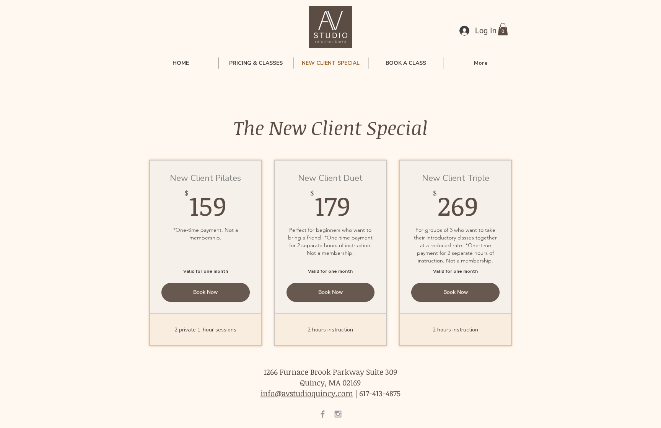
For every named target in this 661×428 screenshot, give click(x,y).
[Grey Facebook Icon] (322, 414)
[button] (503, 29)
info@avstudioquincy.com (306, 393)
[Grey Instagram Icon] (338, 414)
